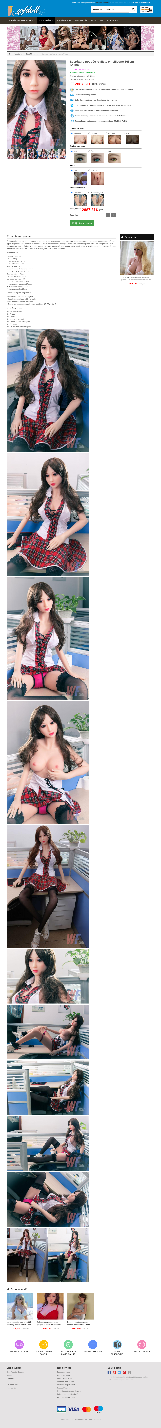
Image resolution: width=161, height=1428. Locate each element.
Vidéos (9, 1375)
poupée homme (64, 21)
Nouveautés (81, 21)
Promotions (97, 21)
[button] (9, 104)
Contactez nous (63, 1375)
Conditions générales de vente (69, 1391)
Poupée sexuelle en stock (22, 21)
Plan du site (11, 1388)
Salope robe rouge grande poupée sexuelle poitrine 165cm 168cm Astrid (50, 1323)
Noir (127, 133)
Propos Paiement (64, 1388)
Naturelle (77, 133)
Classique (77, 193)
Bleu (92, 151)
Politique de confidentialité (67, 1394)
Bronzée (111, 133)
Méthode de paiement (66, 1385)
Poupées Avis (12, 1385)
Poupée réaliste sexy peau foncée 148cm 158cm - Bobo (78, 1323)
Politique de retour (64, 1378)
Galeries (10, 1378)
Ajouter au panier (83, 223)
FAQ (8, 1382)
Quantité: (74, 215)
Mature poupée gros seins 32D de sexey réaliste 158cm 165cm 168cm (19, 1323)
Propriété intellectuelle (66, 1397)
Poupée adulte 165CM (23, 54)
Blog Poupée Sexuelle (15, 1372)
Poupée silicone (16, 312)
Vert (109, 152)
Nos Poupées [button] (45, 21)
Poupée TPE (112, 21)
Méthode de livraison (65, 1382)
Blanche (94, 133)
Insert (76, 170)
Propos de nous (63, 1372)
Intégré (94, 170)
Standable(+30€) (97, 193)
